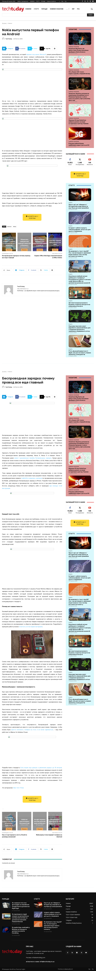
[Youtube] (93, 1)
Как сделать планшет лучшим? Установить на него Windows (9, 242)
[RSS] (72, 952)
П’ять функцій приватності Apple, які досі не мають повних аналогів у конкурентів (80, 352)
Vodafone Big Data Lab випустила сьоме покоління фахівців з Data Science (78, 50)
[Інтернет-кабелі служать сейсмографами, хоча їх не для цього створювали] (80, 218)
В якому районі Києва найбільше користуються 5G (79, 144)
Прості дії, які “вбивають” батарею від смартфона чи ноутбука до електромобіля (79, 206)
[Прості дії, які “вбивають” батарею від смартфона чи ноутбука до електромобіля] (80, 194)
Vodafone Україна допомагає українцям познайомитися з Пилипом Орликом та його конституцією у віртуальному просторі (79, 97)
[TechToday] (3, 39)
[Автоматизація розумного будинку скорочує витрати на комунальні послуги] (80, 293)
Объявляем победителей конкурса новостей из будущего (24, 242)
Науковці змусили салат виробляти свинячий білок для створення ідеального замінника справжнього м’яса (79, 328)
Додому (4, 23)
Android (9, 226)
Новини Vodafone (74, 46)
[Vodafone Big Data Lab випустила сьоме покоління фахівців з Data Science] (80, 38)
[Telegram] (77, 952)
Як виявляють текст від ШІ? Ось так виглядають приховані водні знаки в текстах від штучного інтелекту (80, 253)
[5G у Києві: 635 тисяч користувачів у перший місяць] (80, 62)
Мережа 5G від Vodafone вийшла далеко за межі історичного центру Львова (78, 121)
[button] (91, 9)
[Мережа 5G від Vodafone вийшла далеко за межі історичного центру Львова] (80, 110)
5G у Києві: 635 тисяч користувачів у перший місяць (79, 72)
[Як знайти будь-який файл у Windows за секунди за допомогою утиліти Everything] (6, 930)
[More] (55, 48)
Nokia (14, 226)
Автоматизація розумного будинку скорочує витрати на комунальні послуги (79, 304)
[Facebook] (82, 1)
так (70, 158)
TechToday (8, 38)
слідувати (80, 158)
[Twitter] (88, 1)
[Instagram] (85, 1)
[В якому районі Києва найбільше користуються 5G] (80, 133)
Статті (70, 202)
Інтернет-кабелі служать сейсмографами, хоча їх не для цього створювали (79, 229)
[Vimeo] (90, 1)
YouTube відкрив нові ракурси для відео (55, 242)
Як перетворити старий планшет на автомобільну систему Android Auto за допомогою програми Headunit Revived (20, 917)
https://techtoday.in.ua (22, 288)
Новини (10, 23)
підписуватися (90, 158)
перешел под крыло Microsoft (36, 54)
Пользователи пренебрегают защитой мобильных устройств (40, 242)
